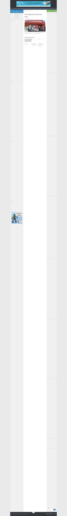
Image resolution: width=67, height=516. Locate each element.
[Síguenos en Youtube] (49, 513)
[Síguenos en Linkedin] (50, 513)
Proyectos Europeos (39, 8)
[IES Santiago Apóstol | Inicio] (33, 4)
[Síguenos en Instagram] (48, 513)
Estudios (27, 8)
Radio (50, 8)
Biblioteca (30, 8)
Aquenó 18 (26, 43)
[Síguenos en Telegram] (55, 513)
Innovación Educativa (45, 8)
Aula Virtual (34, 8)
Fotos (52, 8)
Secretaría (19, 8)
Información (15, 8)
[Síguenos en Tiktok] (54, 513)
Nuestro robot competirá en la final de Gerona (41, 44)
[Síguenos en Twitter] (46, 513)
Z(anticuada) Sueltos (28, 10)
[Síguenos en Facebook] (47, 513)
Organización (23, 8)
